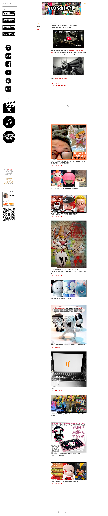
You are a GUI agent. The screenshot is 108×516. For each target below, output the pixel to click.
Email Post (57, 83)
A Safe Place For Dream (61, 298)
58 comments (57, 347)
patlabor (38, 28)
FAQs (7, 178)
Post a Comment (58, 165)
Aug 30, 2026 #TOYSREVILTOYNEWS (64, 481)
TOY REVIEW (7, 181)
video (38, 29)
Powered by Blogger (63, 512)
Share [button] (38, 23)
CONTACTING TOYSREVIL (8, 177)
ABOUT (10, 176)
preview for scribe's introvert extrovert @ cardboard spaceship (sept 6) (68, 271)
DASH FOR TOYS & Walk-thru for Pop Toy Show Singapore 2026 (68, 162)
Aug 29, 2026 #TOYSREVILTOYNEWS (64, 188)
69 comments (57, 458)
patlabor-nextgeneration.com (61, 78)
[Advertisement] (62, 496)
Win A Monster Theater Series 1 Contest (68, 345)
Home (43, 17)
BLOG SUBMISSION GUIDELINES (8, 179)
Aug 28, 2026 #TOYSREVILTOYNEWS (64, 214)
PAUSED (54, 388)
